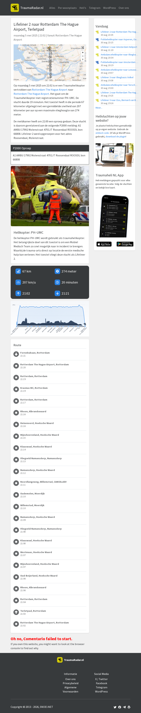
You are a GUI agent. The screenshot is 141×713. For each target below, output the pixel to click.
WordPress (109, 7)
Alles (52, 7)
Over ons (124, 7)
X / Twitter (101, 679)
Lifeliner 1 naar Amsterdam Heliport (119, 47)
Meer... (99, 107)
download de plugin (116, 136)
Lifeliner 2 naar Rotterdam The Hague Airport (120, 31)
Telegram (94, 7)
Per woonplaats (67, 7)
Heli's (82, 7)
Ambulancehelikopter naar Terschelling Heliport (120, 85)
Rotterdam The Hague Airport (49, 89)
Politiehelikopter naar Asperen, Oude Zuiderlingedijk (120, 39)
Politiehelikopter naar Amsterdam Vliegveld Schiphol (120, 62)
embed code (102, 132)
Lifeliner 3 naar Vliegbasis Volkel (117, 77)
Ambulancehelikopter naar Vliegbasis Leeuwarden (120, 54)
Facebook (101, 683)
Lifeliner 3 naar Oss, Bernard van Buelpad (120, 100)
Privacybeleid (70, 683)
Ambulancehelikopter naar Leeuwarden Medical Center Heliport (120, 69)
